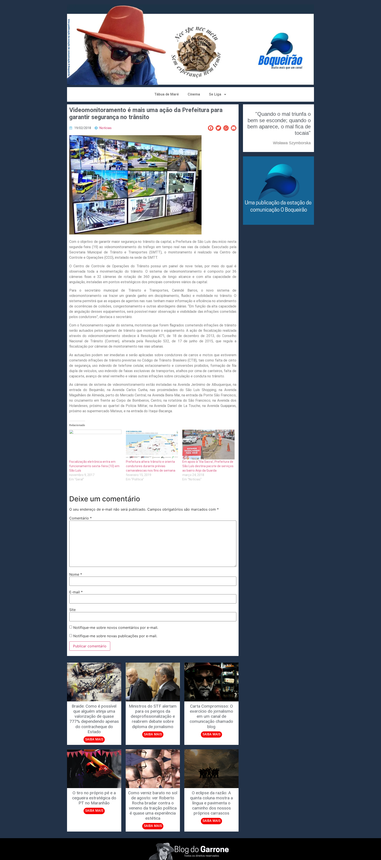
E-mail (76, 592)
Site (72, 609)
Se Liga (215, 94)
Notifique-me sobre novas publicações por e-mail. (115, 636)
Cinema (194, 94)
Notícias (105, 128)
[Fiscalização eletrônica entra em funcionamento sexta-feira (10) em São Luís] (95, 444)
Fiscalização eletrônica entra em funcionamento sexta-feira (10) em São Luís (94, 466)
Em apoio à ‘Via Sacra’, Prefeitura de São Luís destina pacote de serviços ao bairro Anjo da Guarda (207, 466)
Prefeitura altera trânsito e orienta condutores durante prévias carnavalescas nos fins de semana (150, 466)
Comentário (80, 518)
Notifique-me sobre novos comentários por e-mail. (115, 627)
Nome (75, 574)
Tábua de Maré (166, 94)
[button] (210, 128)
